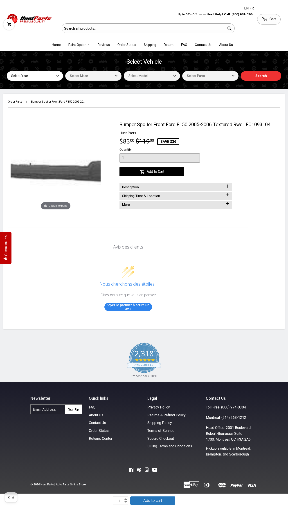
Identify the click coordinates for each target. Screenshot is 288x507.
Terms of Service (160, 430)
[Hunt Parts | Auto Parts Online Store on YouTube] (154, 470)
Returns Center (100, 438)
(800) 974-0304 (233, 407)
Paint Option (77, 45)
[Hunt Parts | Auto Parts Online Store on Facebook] (131, 470)
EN (247, 8)
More (175, 204)
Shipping (150, 45)
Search (261, 76)
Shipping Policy (159, 423)
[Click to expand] (56, 166)
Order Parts (15, 101)
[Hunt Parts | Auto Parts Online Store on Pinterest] (139, 470)
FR (252, 8)
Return (168, 45)
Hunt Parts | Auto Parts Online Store (63, 484)
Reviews (104, 45)
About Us (226, 45)
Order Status (126, 45)
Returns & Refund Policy (166, 415)
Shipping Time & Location (175, 195)
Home (56, 45)
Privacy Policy (158, 407)
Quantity (125, 149)
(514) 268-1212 (233, 417)
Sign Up (73, 409)
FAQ (184, 45)
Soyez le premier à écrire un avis (128, 307)
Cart (272, 19)
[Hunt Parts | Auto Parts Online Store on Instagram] (147, 470)
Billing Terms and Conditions (169, 446)
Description (175, 186)
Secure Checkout (160, 438)
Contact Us (203, 45)
